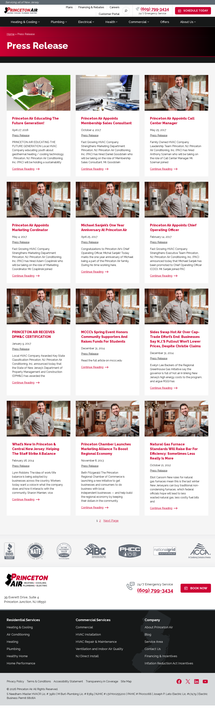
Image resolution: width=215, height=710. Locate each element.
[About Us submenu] (195, 22)
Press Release (20, 135)
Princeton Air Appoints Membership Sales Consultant (106, 120)
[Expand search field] (126, 11)
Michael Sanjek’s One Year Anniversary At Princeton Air (104, 227)
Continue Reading (23, 169)
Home (10, 34)
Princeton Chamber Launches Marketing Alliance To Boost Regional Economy (106, 449)
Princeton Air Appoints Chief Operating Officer (173, 227)
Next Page (111, 520)
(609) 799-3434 (155, 9)
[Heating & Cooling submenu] (39, 22)
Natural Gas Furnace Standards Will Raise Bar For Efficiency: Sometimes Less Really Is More (174, 451)
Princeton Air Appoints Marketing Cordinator (30, 227)
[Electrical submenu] (93, 22)
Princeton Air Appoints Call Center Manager (172, 120)
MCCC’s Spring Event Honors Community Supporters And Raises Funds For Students (104, 336)
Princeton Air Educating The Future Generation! (35, 120)
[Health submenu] (117, 22)
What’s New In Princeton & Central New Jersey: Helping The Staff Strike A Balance (35, 449)
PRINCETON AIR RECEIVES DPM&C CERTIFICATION (33, 334)
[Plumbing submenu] (66, 22)
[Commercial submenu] (148, 22)
